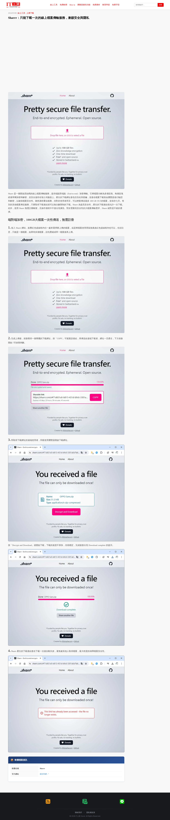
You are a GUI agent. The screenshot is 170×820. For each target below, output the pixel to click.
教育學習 (106, 5)
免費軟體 (63, 5)
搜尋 (160, 5)
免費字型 (115, 5)
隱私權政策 (90, 812)
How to (72, 5)
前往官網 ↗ (44, 774)
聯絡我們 (78, 812)
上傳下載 (30, 13)
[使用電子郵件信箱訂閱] (85, 801)
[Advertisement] (85, 39)
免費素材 (96, 5)
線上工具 (53, 5)
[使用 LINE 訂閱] (122, 801)
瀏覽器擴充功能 (83, 5)
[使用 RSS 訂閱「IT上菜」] (48, 801)
